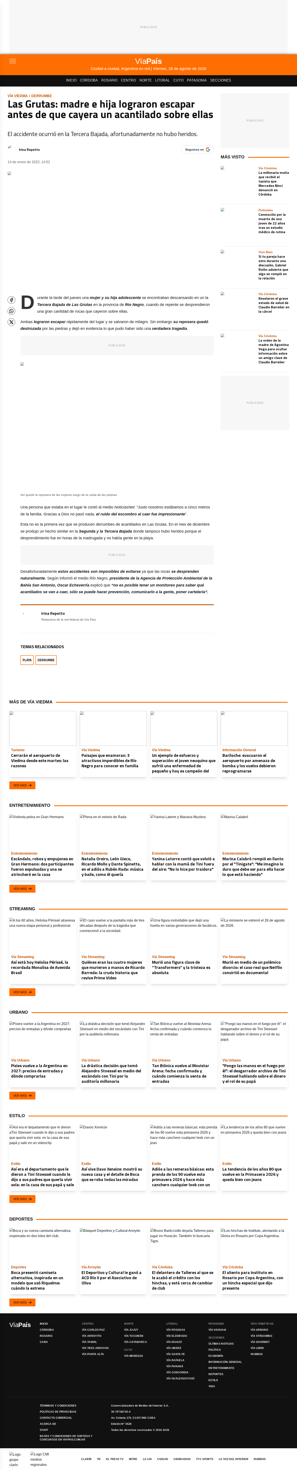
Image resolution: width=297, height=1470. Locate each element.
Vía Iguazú (174, 1342)
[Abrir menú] (50, 61)
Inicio (71, 80)
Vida (212, 1386)
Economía (216, 1355)
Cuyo (178, 80)
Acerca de (48, 1423)
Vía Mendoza (133, 1355)
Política (215, 1349)
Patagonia (197, 80)
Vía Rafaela (175, 1360)
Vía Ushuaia (217, 1329)
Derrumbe (41, 96)
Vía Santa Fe (175, 1354)
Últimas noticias (221, 1343)
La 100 (147, 1459)
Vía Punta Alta (93, 1354)
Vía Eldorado (176, 1335)
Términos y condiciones (58, 1405)
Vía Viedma (18, 96)
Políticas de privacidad (58, 1411)
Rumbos (257, 1354)
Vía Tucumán (133, 1335)
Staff (44, 1430)
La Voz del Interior (233, 1459)
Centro (128, 80)
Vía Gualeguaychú (180, 1378)
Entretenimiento (221, 1368)
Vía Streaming (261, 1335)
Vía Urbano (259, 1329)
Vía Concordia (177, 1372)
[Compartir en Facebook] (11, 300)
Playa (27, 660)
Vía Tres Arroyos (95, 1348)
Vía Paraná (174, 1366)
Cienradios (182, 1459)
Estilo (213, 1380)
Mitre (133, 1459)
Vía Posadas (175, 1329)
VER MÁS (20, 785)
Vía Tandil (89, 1342)
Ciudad (162, 1459)
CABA (44, 1342)
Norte (145, 80)
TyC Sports (204, 1459)
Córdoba (89, 80)
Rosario (109, 80)
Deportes (216, 1374)
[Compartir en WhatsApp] (11, 311)
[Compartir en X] (11, 322)
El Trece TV (114, 1459)
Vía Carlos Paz (93, 1329)
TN (99, 1459)
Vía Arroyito (92, 1335)
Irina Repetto (29, 149)
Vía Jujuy (131, 1329)
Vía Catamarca (135, 1342)
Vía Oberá (174, 1348)
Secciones (220, 80)
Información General (225, 1362)
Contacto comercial (56, 1417)
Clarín (86, 1459)
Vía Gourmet (260, 1342)
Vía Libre (257, 1348)
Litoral (162, 80)
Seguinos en (194, 149)
